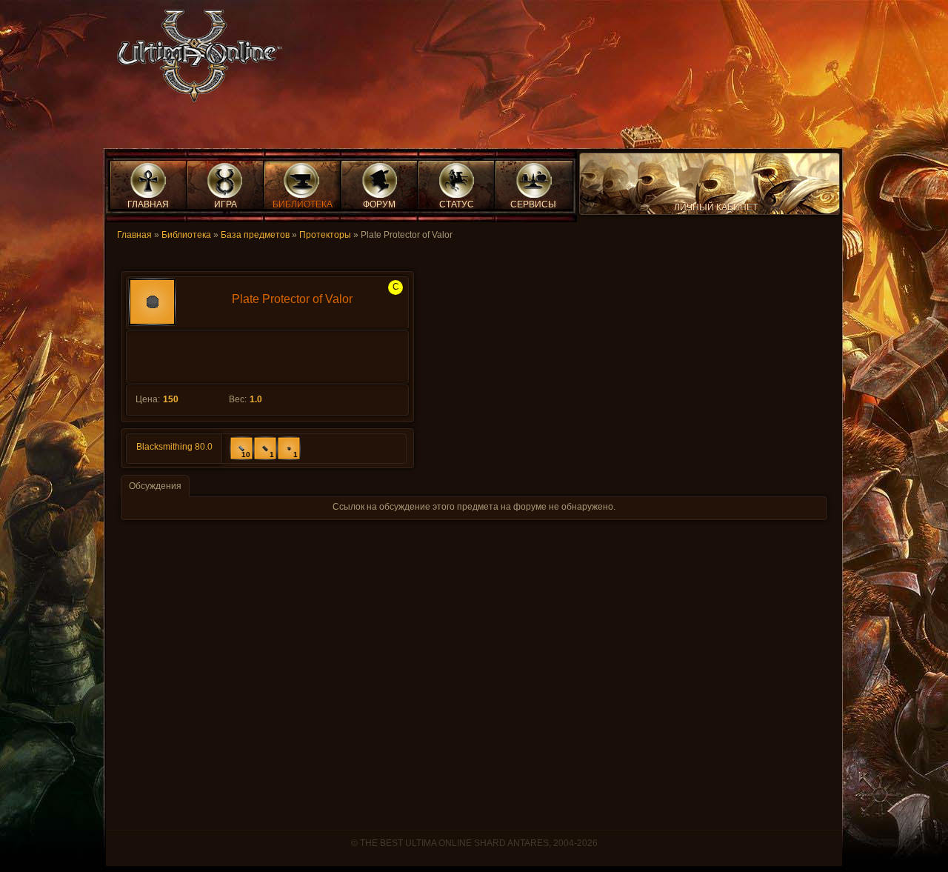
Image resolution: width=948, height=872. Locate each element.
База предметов (255, 235)
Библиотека (186, 235)
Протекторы (325, 235)
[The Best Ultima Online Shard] (195, 60)
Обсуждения (155, 486)
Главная (134, 235)
